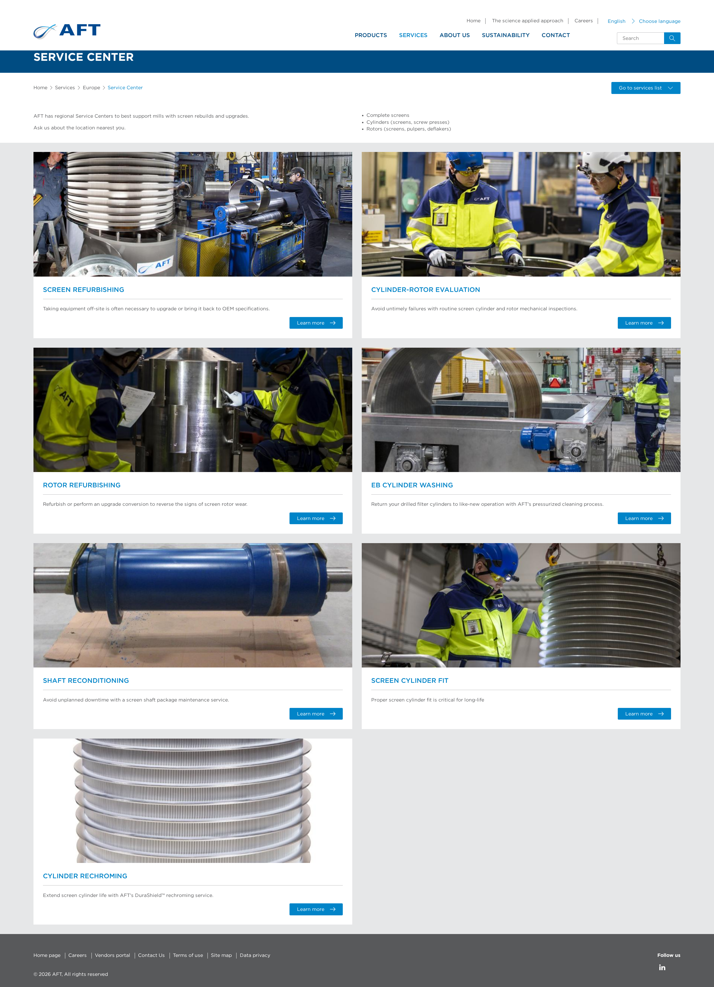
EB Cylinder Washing (412, 485)
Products (371, 35)
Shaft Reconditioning (86, 681)
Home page (47, 955)
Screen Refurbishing (83, 290)
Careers (584, 20)
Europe (91, 87)
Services (413, 35)
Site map (221, 955)
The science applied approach (527, 20)
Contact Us (151, 955)
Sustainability (506, 35)
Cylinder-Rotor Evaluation (425, 290)
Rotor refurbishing (81, 485)
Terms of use (188, 955)
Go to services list (640, 88)
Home (474, 20)
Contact (556, 35)
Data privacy (255, 955)
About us (455, 35)
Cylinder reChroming (85, 876)
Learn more (310, 323)
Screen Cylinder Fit (409, 681)
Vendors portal (112, 955)
